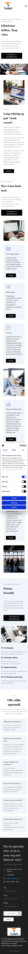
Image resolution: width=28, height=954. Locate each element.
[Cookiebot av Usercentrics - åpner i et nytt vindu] (19, 446)
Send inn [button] (8, 919)
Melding (6, 903)
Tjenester (9, 171)
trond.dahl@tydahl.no (13, 878)
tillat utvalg (14, 502)
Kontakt (10, 275)
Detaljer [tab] (14, 450)
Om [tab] (23, 450)
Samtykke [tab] (5, 450)
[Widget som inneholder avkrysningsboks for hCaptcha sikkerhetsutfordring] (13, 913)
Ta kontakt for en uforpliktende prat (11, 56)
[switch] (24, 481)
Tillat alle (14, 498)
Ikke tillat (14, 507)
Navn (5, 888)
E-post (5, 895)
